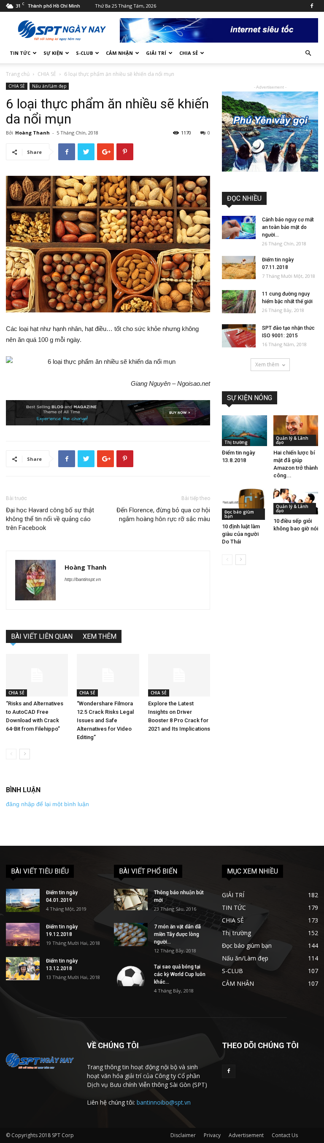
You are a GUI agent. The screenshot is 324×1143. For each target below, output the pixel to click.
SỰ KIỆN (53, 53)
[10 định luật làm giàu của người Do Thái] (244, 504)
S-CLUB (84, 53)
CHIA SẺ (188, 53)
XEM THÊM (99, 636)
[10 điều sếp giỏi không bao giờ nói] (296, 501)
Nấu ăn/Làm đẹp (49, 86)
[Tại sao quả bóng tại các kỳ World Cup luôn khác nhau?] (131, 974)
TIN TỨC (20, 53)
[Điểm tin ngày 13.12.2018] (23, 968)
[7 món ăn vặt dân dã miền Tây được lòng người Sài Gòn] (131, 934)
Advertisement (246, 1135)
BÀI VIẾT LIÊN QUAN (42, 636)
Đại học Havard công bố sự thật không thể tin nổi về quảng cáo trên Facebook (50, 519)
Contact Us (285, 1135)
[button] (308, 53)
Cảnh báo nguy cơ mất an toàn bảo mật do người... (288, 227)
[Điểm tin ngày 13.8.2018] (244, 430)
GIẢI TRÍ (156, 53)
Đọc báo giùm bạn (239, 514)
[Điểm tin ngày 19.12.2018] (23, 934)
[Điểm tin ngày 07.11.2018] (239, 267)
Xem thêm (267, 364)
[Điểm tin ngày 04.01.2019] (23, 900)
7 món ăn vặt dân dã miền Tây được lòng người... (177, 934)
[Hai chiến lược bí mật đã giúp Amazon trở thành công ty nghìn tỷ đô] (296, 430)
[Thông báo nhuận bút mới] (131, 899)
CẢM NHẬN (119, 53)
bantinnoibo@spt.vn (164, 1102)
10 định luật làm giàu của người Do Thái (241, 534)
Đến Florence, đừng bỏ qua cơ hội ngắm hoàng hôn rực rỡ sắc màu (163, 514)
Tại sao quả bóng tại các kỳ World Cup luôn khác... (179, 974)
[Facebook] (311, 6)
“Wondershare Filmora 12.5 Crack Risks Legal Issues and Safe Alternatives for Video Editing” (105, 720)
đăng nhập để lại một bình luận (47, 804)
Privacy (212, 1135)
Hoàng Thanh (32, 132)
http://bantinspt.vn (83, 579)
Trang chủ (18, 74)
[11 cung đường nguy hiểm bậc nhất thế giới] (239, 301)
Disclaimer (183, 1135)
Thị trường (236, 442)
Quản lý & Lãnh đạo (292, 440)
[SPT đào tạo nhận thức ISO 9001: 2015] (239, 335)
